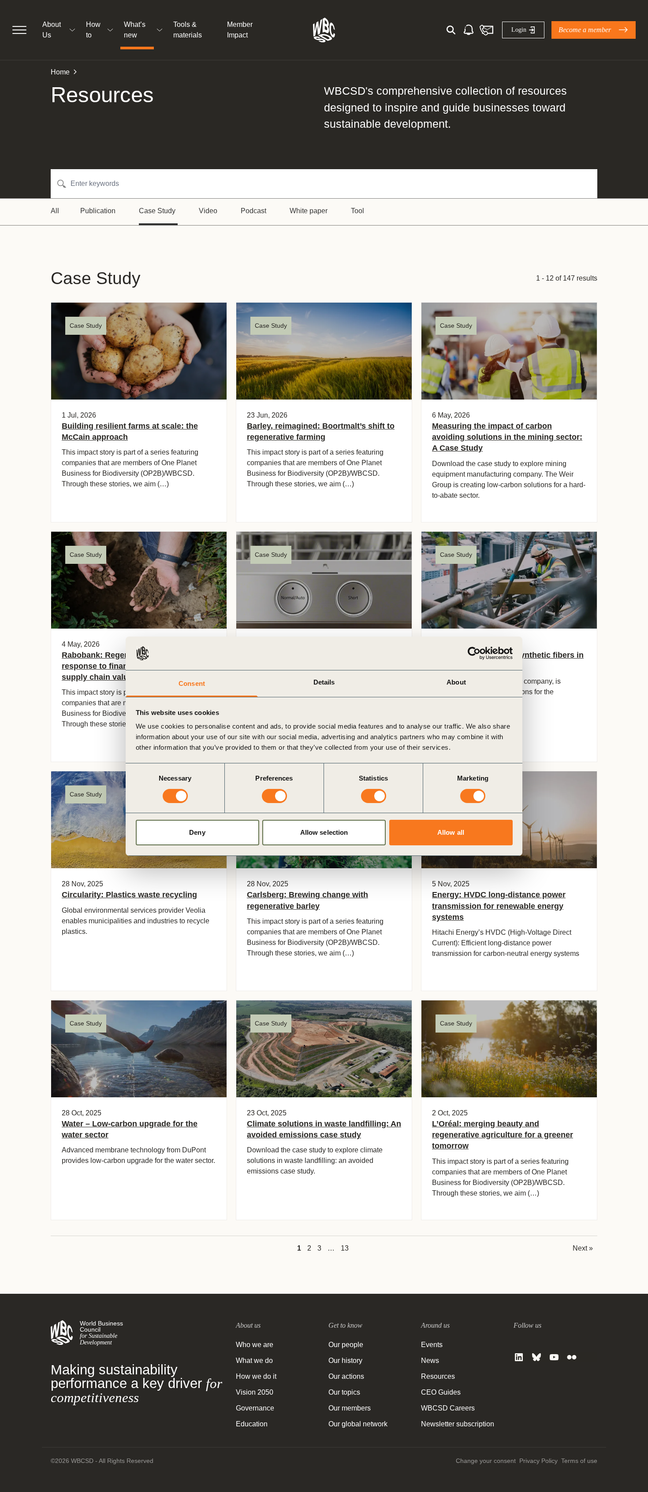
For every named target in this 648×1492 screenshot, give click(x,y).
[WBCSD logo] (324, 30)
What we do (254, 1360)
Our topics (344, 1392)
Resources (438, 1376)
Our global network (357, 1424)
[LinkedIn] (519, 1357)
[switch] (274, 796)
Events (432, 1344)
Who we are (254, 1344)
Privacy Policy (538, 1460)
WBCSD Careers (448, 1408)
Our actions (346, 1376)
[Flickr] (571, 1357)
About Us (51, 30)
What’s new (134, 30)
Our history (345, 1360)
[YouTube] (554, 1357)
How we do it (256, 1376)
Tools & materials (187, 30)
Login (518, 29)
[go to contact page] (486, 30)
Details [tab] (324, 682)
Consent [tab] (192, 683)
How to (93, 30)
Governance (255, 1408)
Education (252, 1424)
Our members (349, 1408)
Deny (197, 832)
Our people (345, 1344)
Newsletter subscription (457, 1424)
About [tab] (456, 682)
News (430, 1360)
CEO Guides (441, 1392)
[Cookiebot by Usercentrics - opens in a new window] (474, 653)
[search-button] (451, 30)
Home (60, 72)
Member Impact (240, 30)
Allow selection (324, 832)
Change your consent (486, 1460)
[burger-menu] (19, 30)
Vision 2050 (254, 1392)
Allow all (450, 832)
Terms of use (579, 1460)
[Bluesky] (536, 1357)
